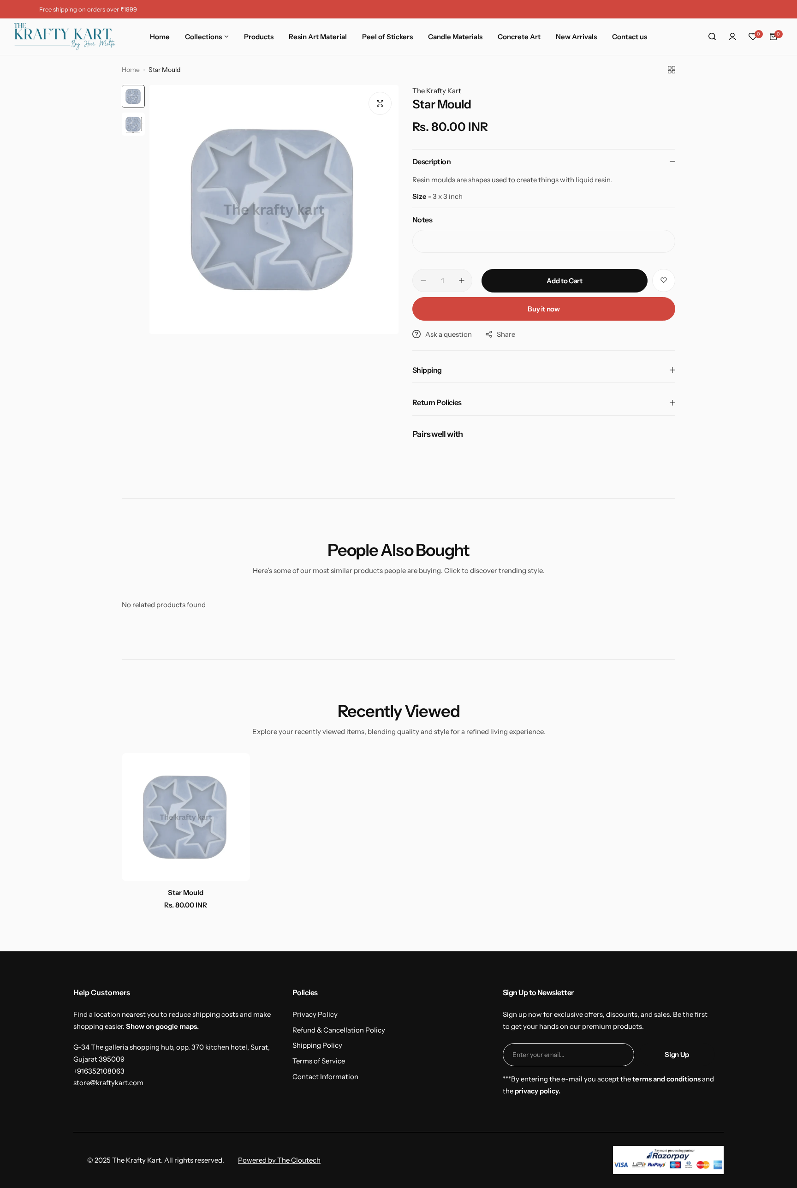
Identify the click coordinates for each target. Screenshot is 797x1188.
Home (131, 70)
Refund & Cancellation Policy (338, 1030)
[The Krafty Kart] (64, 36)
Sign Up (677, 1054)
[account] (732, 36)
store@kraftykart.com (108, 1082)
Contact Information (325, 1076)
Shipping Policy (317, 1045)
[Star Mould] (186, 817)
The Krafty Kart (436, 90)
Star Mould (185, 892)
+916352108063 (99, 1071)
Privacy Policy (315, 1014)
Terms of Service (318, 1061)
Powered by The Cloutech (279, 1160)
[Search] (712, 36)
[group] (273, 209)
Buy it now (543, 308)
